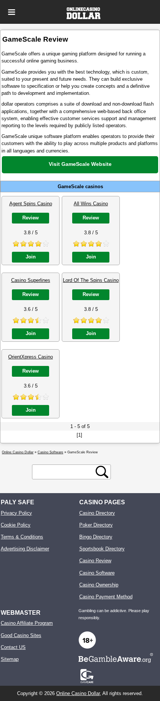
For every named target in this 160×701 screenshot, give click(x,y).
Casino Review (95, 560)
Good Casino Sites (21, 635)
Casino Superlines (30, 280)
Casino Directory (97, 513)
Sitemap (10, 659)
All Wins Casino (91, 203)
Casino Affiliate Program (27, 623)
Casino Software (97, 573)
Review (30, 218)
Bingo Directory (95, 537)
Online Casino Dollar (78, 693)
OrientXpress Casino (30, 357)
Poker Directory (96, 525)
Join (31, 257)
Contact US (13, 647)
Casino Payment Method (105, 596)
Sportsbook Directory (102, 549)
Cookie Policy (16, 525)
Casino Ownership (98, 585)
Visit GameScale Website (80, 164)
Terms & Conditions (22, 537)
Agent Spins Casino (30, 203)
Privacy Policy (16, 513)
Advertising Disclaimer (25, 549)
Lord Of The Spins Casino (91, 280)
